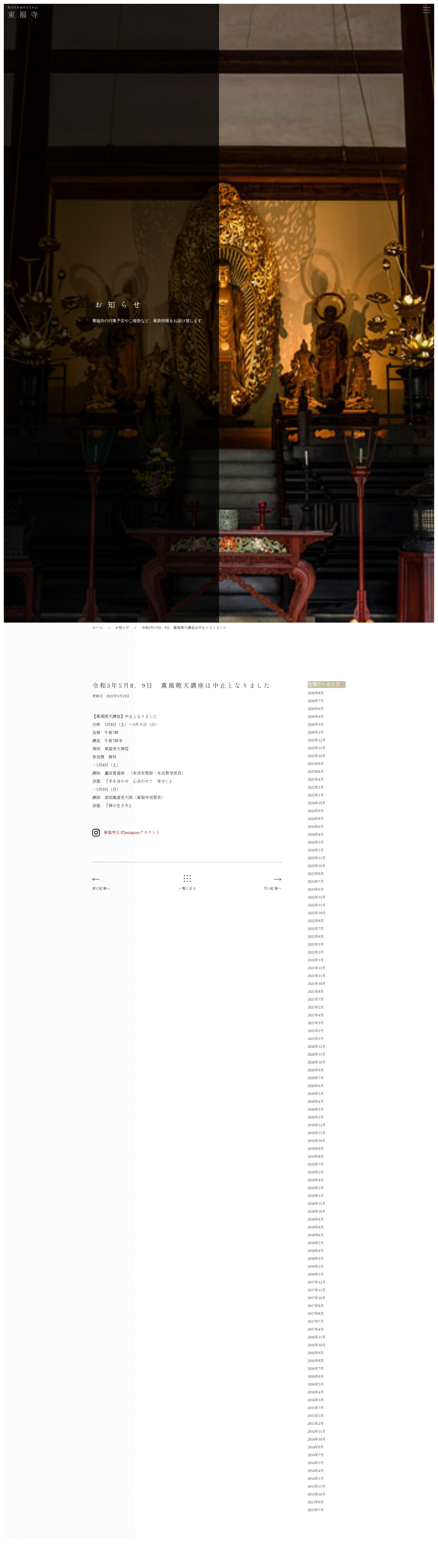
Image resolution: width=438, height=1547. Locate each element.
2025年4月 (316, 779)
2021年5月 (316, 1007)
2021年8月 (316, 992)
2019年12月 (316, 1125)
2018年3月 (316, 1259)
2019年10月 (316, 1141)
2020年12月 (316, 1047)
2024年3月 (316, 842)
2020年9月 (316, 1070)
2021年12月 (316, 968)
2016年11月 (316, 1337)
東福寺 (25, 12)
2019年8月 (316, 1157)
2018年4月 (316, 1251)
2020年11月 (316, 1054)
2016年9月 (316, 1353)
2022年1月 (316, 960)
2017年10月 (316, 1298)
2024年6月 (316, 827)
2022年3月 (316, 944)
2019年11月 (316, 1133)
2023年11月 (316, 858)
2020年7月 (316, 1078)
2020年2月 (316, 1117)
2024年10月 (316, 803)
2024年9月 (316, 811)
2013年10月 (316, 1494)
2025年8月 (316, 772)
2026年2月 (316, 732)
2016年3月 (316, 1400)
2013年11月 (316, 1486)
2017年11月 (316, 1290)
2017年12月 (316, 1282)
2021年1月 (316, 1039)
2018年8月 (316, 1227)
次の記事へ (272, 888)
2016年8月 (316, 1361)
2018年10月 (316, 1212)
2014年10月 (316, 1439)
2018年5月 (316, 1243)
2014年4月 (316, 1471)
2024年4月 (316, 834)
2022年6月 (316, 937)
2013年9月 (316, 1502)
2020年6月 (316, 1086)
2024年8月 (316, 819)
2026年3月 (316, 724)
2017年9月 (316, 1306)
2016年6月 (316, 1376)
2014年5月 (316, 1463)
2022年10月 (316, 913)
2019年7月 (316, 1164)
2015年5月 (316, 1416)
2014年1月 (316, 1479)
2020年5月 (316, 1094)
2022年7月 (316, 929)
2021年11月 (316, 976)
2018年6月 (316, 1235)
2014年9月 (316, 1447)
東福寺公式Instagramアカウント (132, 832)
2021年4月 (316, 1015)
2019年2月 (316, 1188)
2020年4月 (316, 1102)
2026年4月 (316, 717)
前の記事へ (101, 888)
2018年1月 (316, 1274)
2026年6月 (316, 709)
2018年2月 (316, 1267)
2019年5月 (316, 1172)
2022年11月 (316, 905)
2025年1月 (316, 795)
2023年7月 (316, 882)
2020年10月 (316, 1062)
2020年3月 (316, 1109)
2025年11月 (316, 748)
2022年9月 (316, 921)
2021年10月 (316, 984)
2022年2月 (316, 952)
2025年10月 (316, 756)
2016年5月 (316, 1384)
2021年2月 (316, 1031)
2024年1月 (316, 850)
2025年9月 (316, 764)
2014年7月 (316, 1455)
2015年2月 (316, 1424)
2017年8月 (316, 1314)
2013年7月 (316, 1510)
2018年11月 (316, 1204)
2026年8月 (316, 693)
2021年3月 (316, 1023)
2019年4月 (316, 1180)
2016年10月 (316, 1345)
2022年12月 (316, 897)
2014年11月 (316, 1431)
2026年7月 (316, 701)
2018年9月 (316, 1219)
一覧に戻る (187, 888)
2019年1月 (316, 1196)
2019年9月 (316, 1149)
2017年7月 (316, 1322)
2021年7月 (316, 999)
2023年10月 (316, 866)
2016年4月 (316, 1392)
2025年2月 (316, 787)
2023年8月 (316, 874)
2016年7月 (316, 1369)
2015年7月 (316, 1408)
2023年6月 (316, 889)
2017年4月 (316, 1329)
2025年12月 (316, 740)
